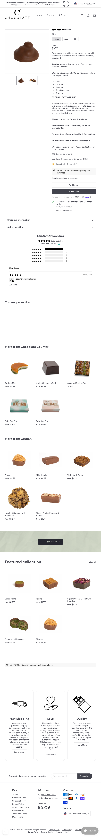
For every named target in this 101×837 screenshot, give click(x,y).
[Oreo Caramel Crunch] (11, 322)
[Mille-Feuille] (50, 464)
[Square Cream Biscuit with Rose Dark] (81, 588)
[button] (58, 29)
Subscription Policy (20, 807)
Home (39, 15)
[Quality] (81, 704)
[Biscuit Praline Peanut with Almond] (50, 503)
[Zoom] (27, 52)
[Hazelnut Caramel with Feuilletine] (19, 503)
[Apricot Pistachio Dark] (50, 372)
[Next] (47, 80)
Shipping (55, 178)
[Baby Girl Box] (50, 410)
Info (61, 15)
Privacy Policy (18, 810)
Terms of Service (19, 813)
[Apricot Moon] (19, 372)
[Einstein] (19, 464)
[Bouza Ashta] (19, 587)
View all (92, 562)
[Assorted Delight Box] (81, 372)
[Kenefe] (50, 587)
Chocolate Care (19, 797)
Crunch (26, 439)
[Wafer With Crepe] (81, 464)
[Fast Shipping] (19, 704)
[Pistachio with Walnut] (19, 628)
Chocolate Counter (35, 347)
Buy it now (74, 191)
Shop (49, 15)
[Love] (50, 704)
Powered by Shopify (63, 832)
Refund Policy (18, 804)
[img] (15, 275)
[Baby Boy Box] (19, 410)
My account (17, 817)
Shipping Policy (18, 801)
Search (15, 794)
